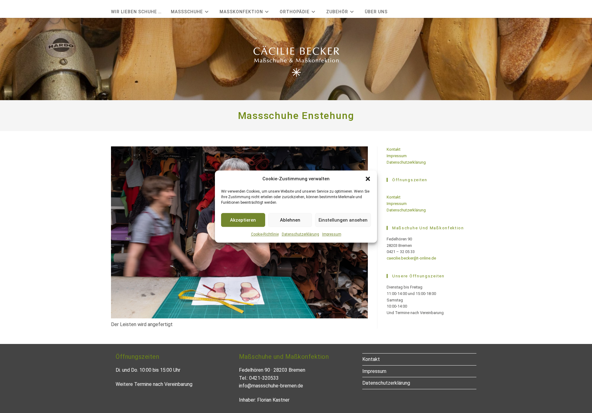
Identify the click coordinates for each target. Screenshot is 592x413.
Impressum (331, 234)
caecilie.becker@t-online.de (411, 258)
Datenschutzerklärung (300, 234)
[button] (368, 179)
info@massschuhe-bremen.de (271, 386)
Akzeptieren (243, 220)
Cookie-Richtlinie (265, 234)
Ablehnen (290, 220)
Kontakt (394, 149)
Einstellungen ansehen (343, 220)
